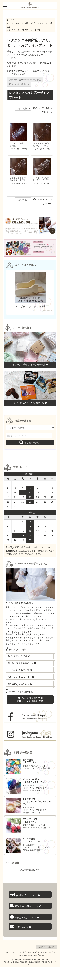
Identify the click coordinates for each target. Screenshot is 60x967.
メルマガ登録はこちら (30, 870)
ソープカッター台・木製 (30, 306)
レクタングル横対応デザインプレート (27, 30)
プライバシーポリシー (24, 955)
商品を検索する (31, 442)
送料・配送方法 (33, 952)
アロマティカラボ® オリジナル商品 (25, 79)
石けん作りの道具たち (19, 84)
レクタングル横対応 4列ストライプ (18, 179)
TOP (11, 20)
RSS (35, 955)
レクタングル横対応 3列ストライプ (41, 144)
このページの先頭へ (46, 947)
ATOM (41, 955)
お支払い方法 (21, 952)
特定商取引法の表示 (48, 952)
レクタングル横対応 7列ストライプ (41, 179)
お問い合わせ (10, 952)
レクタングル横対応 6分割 (18, 144)
